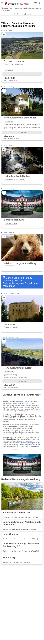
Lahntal (5, 30)
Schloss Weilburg (21, 403)
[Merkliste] (35, 3)
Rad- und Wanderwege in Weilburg (20, 479)
